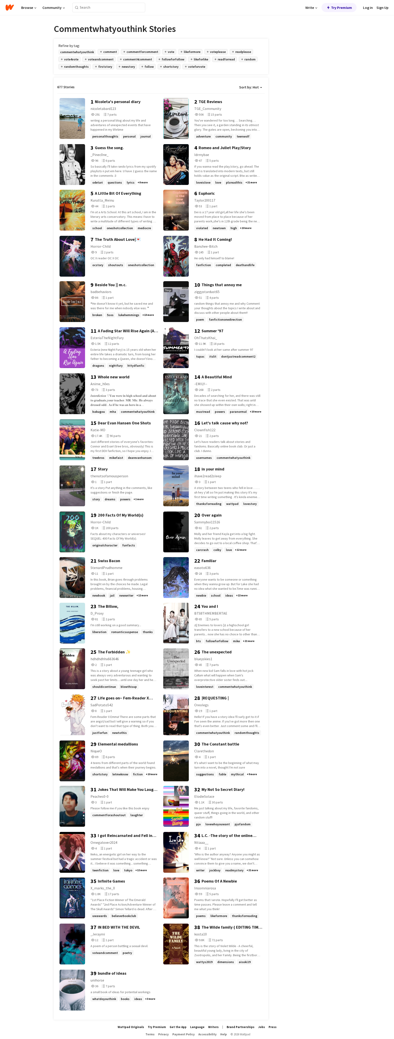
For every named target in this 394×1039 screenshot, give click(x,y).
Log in (368, 7)
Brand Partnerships (240, 1027)
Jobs (261, 1027)
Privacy (163, 1034)
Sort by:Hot (249, 87)
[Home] (9, 7)
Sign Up (382, 7)
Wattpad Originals (131, 1027)
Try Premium (341, 7)
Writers (213, 1027)
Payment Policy (183, 1034)
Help (223, 1034)
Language (197, 1027)
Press (273, 1027)
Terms (150, 1034)
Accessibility (207, 1034)
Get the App (178, 1027)
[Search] (76, 7)
